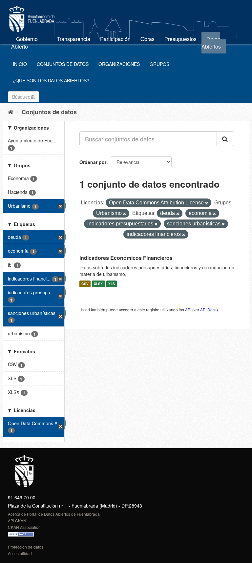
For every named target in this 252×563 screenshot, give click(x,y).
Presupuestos (180, 39)
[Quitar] (206, 203)
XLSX (98, 283)
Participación (115, 39)
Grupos (159, 64)
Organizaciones (119, 64)
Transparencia (73, 39)
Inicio (20, 64)
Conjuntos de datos (63, 64)
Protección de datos (25, 547)
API (188, 309)
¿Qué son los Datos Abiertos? (51, 80)
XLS (111, 283)
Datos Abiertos (211, 42)
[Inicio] (10, 111)
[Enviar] (33, 96)
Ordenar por (92, 162)
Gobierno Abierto (24, 42)
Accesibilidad (20, 553)
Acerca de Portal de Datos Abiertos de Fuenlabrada (54, 514)
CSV (85, 283)
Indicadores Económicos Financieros (126, 257)
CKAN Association (24, 527)
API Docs (208, 309)
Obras (147, 39)
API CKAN (17, 520)
